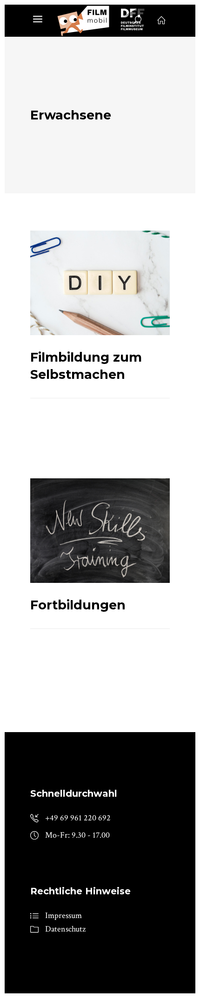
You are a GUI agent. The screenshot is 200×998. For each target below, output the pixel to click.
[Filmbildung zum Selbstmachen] (100, 283)
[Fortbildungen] (100, 530)
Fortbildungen (78, 605)
